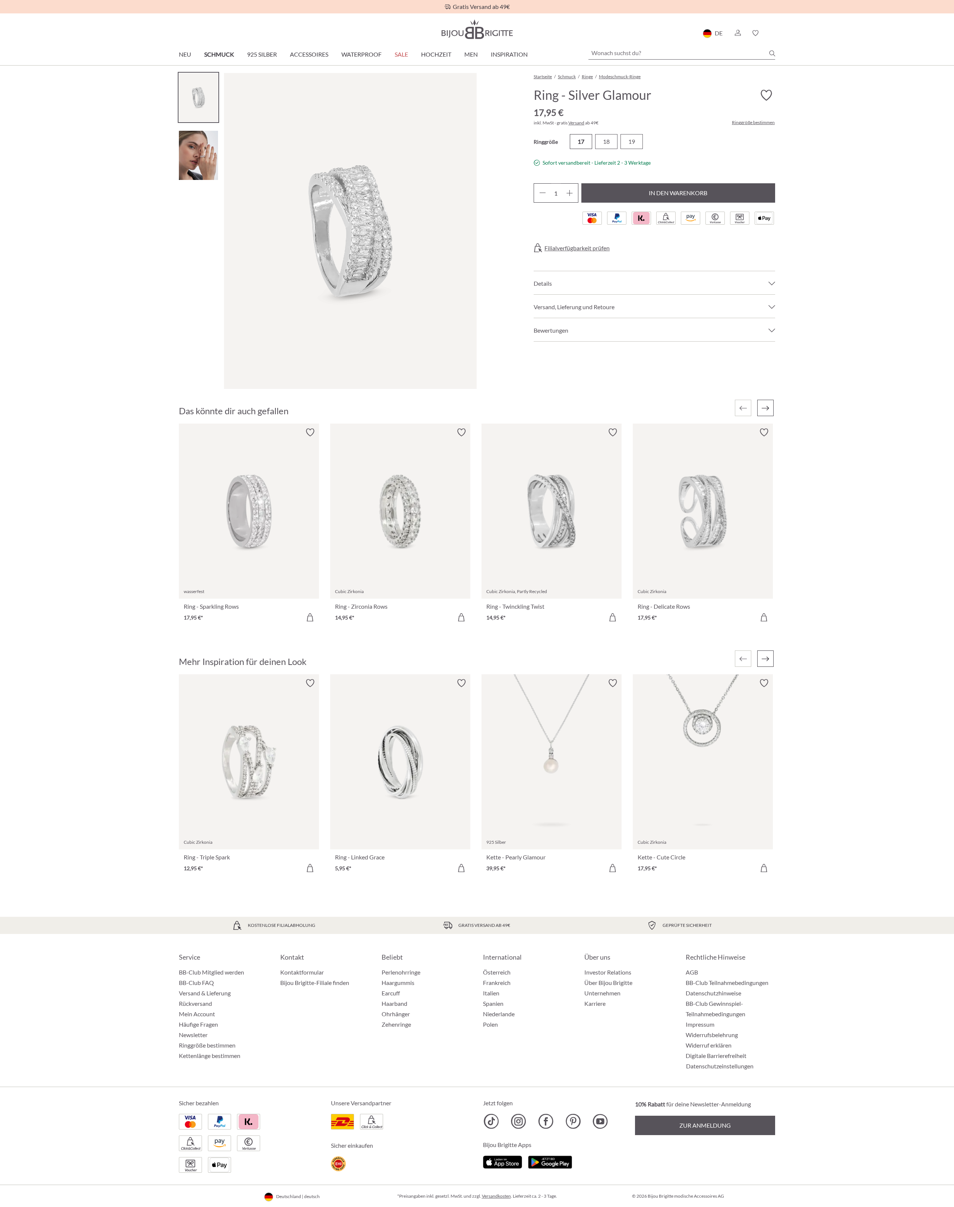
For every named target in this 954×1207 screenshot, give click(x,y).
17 (581, 141)
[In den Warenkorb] (310, 617)
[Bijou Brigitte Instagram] (518, 1121)
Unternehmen (602, 993)
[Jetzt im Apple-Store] (502, 1161)
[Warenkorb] (772, 33)
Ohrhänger (396, 1013)
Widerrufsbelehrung (712, 1034)
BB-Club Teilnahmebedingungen (727, 982)
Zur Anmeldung (705, 1125)
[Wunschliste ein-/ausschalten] (766, 95)
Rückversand (195, 1003)
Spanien (493, 1003)
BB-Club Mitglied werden (211, 972)
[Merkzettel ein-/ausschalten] (310, 432)
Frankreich (497, 982)
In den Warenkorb (678, 192)
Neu (185, 54)
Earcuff (391, 993)
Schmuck (219, 54)
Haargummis (398, 982)
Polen (490, 1024)
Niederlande (499, 1013)
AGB (692, 972)
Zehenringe (396, 1024)
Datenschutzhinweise (713, 993)
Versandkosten (496, 1196)
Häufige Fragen (198, 1024)
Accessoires (309, 54)
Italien (491, 993)
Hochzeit (436, 54)
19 (631, 141)
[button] (737, 33)
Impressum (700, 1024)
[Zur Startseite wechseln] (477, 29)
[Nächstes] (765, 408)
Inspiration (509, 54)
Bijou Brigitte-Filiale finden (314, 982)
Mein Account (197, 1013)
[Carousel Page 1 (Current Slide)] (198, 97)
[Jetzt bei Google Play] (550, 1161)
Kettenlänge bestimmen (209, 1055)
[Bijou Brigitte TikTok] (491, 1121)
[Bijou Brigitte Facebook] (545, 1121)
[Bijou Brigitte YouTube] (600, 1121)
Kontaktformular (302, 972)
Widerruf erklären (709, 1045)
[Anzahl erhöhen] (569, 193)
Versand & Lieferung (205, 993)
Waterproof (361, 54)
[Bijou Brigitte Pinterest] (573, 1121)
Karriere (595, 1003)
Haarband (394, 1003)
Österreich (497, 972)
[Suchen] (772, 53)
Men (471, 54)
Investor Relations (607, 972)
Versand (576, 123)
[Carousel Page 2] (198, 155)
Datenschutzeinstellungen (720, 1066)
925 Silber (262, 54)
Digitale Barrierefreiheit (716, 1055)
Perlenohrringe (401, 972)
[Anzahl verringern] (542, 193)
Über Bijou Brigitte (608, 982)
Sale (401, 54)
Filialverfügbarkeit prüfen (577, 248)
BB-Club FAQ (196, 982)
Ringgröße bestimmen (753, 122)
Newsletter (193, 1034)
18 (606, 141)
